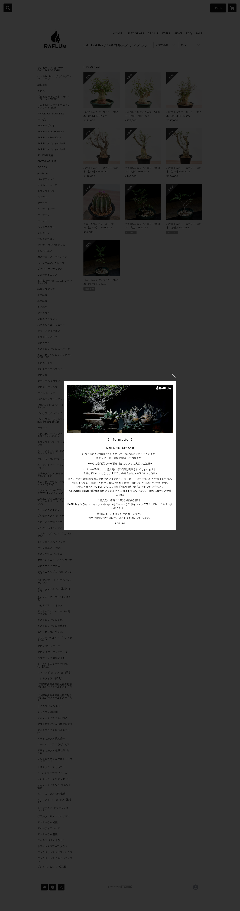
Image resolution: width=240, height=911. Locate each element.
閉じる (174, 376)
